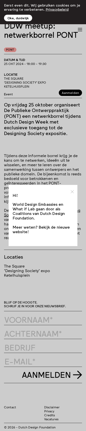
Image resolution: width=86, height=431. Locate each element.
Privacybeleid (57, 9)
